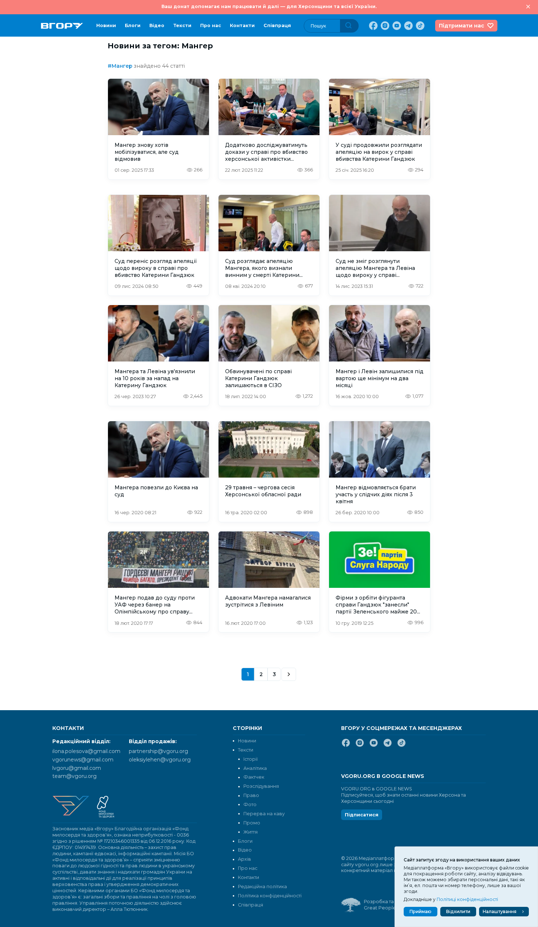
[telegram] (408, 26)
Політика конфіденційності (270, 895)
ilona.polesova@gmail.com (86, 751)
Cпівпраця (277, 25)
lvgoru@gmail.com (76, 768)
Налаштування (499, 911)
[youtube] (396, 26)
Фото (250, 804)
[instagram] (384, 26)
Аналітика (255, 768)
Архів (244, 859)
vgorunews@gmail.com (82, 759)
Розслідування (261, 786)
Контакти (242, 25)
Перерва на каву (264, 813)
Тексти (182, 25)
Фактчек (253, 777)
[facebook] (372, 26)
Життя (250, 832)
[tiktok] (419, 26)
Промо (251, 823)
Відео (156, 25)
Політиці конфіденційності (467, 899)
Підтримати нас (461, 25)
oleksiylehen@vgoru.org (160, 759)
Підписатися (361, 814)
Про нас (210, 25)
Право (251, 795)
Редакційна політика (262, 886)
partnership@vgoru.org (158, 751)
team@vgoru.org (74, 776)
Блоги (133, 25)
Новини (106, 25)
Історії (250, 759)
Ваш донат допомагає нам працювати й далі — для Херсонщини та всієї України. (269, 6)
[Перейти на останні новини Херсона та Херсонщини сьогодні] (62, 26)
